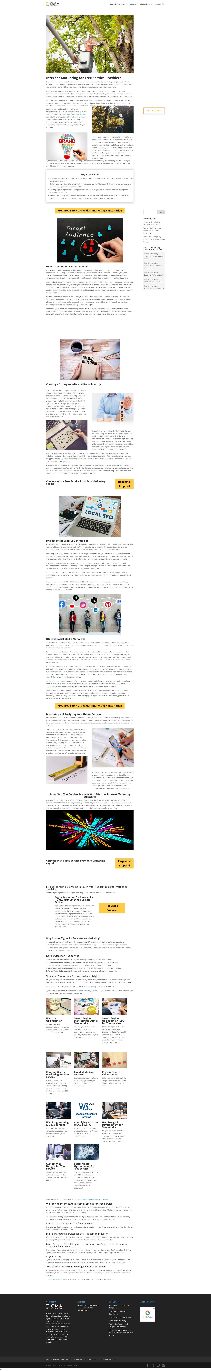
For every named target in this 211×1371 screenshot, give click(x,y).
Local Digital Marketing (107, 1359)
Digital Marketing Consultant (85, 1359)
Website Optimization (54, 1019)
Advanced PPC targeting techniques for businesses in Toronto (154, 239)
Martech (56, 1326)
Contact (158, 4)
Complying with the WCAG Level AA (86, 1123)
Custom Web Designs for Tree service (55, 1166)
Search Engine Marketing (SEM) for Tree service (86, 1021)
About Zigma (145, 4)
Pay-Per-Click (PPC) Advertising (120, 1317)
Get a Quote (154, 110)
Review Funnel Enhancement (111, 1073)
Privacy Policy (72, 1365)
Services (132, 4)
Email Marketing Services (84, 1073)
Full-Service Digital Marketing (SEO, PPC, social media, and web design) (121, 1332)
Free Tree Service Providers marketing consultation (90, 210)
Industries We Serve (117, 4)
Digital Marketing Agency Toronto (59, 1359)
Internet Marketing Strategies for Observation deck (154, 256)
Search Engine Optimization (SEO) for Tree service (113, 1021)
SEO (60, 554)
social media (60, 681)
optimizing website (79, 114)
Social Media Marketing (117, 1321)
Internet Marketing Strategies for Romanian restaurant (153, 265)
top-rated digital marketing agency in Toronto (91, 1199)
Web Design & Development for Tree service (112, 1125)
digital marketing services (88, 991)
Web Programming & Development (57, 1123)
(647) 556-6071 (86, 1310)
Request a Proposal (124, 484)
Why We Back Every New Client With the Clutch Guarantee (152, 230)
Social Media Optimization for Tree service (84, 1166)
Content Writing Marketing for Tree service (57, 1074)
